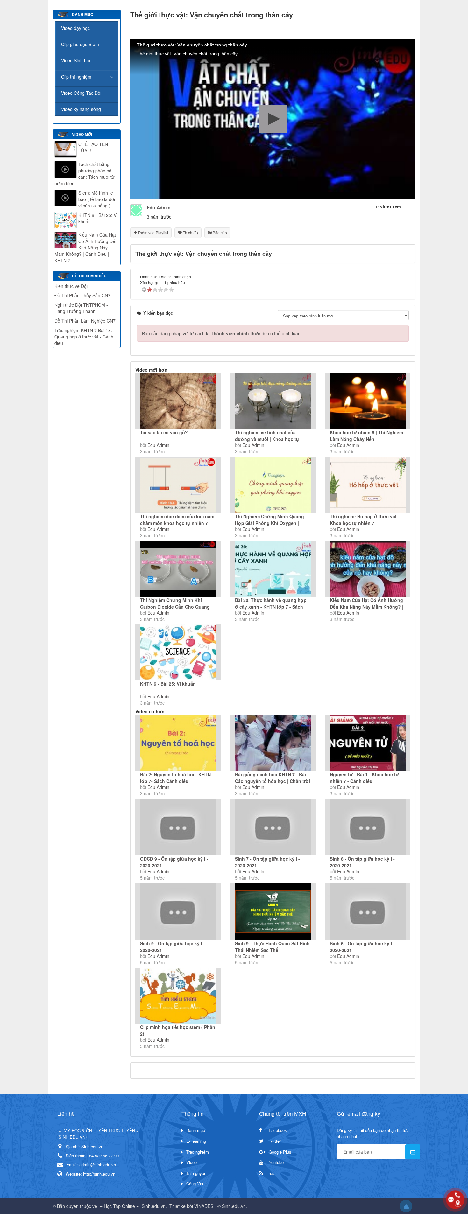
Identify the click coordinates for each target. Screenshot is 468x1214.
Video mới (82, 134)
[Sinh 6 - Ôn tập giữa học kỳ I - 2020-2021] (368, 911)
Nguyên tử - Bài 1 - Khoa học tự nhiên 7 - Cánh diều (364, 777)
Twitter (275, 1141)
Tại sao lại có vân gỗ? (164, 432)
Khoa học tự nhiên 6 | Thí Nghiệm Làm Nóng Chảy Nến (366, 435)
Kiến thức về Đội (71, 286)
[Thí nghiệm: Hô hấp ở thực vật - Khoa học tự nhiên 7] (368, 485)
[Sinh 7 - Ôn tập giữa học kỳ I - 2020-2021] (273, 827)
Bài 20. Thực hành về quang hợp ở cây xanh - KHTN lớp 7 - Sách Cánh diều (271, 607)
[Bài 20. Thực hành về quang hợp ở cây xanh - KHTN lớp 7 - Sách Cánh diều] (273, 569)
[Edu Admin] (136, 209)
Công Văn (195, 1184)
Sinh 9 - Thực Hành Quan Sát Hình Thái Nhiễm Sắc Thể (272, 946)
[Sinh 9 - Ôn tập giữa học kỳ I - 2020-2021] (178, 911)
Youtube (276, 1162)
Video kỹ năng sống (81, 109)
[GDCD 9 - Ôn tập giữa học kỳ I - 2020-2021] (178, 827)
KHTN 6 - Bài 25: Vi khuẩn (168, 683)
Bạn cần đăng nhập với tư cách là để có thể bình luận (221, 333)
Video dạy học (75, 28)
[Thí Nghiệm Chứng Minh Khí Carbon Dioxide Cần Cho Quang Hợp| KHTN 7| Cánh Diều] (178, 569)
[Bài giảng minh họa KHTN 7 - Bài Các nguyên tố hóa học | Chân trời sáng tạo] (273, 743)
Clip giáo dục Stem (80, 44)
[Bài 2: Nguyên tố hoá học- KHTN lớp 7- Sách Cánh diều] (178, 743)
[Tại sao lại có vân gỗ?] (178, 401)
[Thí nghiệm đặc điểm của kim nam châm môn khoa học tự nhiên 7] (178, 485)
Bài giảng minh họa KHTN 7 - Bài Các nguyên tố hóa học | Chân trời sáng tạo (272, 781)
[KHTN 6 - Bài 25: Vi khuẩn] (178, 652)
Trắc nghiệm (197, 1152)
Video (191, 1162)
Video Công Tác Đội (81, 93)
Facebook (278, 1130)
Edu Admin (158, 445)
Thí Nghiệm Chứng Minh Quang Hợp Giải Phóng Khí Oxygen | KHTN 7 (269, 523)
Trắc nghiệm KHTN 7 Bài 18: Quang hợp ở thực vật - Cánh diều (83, 336)
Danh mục (195, 1130)
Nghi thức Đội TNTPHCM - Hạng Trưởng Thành (81, 308)
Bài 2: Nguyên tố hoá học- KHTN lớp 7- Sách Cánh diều (175, 777)
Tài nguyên (196, 1173)
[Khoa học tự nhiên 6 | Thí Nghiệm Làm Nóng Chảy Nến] (368, 401)
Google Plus (280, 1152)
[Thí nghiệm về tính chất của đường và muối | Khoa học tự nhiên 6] (273, 401)
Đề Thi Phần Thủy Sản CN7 (82, 295)
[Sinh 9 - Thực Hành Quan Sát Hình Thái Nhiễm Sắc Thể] (273, 911)
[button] (273, 119)
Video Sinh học (76, 60)
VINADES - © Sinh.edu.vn (220, 1206)
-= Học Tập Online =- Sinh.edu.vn (132, 1206)
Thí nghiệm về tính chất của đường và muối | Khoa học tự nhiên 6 (267, 439)
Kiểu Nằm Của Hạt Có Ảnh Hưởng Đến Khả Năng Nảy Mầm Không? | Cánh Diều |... (366, 607)
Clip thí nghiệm (76, 76)
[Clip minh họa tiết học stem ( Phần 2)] (178, 996)
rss (271, 1173)
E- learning (196, 1141)
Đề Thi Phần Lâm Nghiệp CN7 (85, 320)
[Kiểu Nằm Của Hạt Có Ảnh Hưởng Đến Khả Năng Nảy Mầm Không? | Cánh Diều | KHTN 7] (368, 569)
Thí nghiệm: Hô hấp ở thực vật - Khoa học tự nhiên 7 (365, 519)
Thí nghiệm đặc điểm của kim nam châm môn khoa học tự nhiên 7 (177, 519)
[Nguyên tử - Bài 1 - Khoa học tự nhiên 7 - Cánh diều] (368, 743)
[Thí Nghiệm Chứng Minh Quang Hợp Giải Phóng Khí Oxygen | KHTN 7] (273, 485)
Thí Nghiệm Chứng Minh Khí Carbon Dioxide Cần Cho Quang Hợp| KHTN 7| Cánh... (175, 607)
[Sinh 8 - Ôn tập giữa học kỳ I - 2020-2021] (368, 827)
